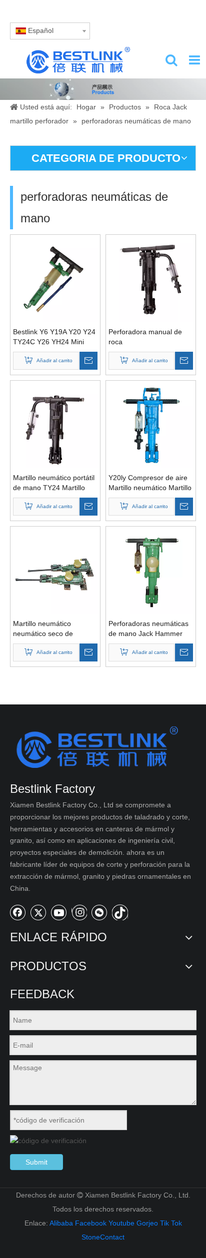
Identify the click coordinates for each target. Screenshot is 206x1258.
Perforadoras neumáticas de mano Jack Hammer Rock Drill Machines (148, 629)
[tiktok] (120, 912)
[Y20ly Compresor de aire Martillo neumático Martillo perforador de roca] (150, 425)
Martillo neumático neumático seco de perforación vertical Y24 (50, 629)
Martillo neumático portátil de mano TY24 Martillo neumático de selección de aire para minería (55, 483)
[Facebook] (18, 912)
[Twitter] (38, 912)
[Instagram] (79, 912)
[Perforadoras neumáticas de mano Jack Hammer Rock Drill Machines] (150, 571)
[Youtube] (59, 912)
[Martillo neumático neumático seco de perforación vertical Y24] (55, 571)
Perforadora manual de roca (145, 337)
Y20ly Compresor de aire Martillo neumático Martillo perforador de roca (150, 483)
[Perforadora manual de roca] (150, 279)
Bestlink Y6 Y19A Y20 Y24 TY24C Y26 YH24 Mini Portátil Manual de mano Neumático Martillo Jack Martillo (54, 337)
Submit (37, 1162)
